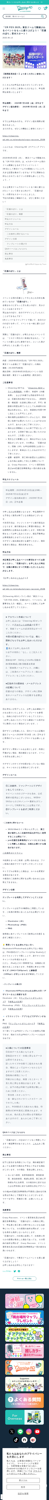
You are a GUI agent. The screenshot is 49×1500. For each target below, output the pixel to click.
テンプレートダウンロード (22, 1024)
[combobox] (25, 16)
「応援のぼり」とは (14, 209)
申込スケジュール (13, 219)
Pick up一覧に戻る (24, 1278)
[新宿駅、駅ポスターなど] (42, 16)
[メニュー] (4, 8)
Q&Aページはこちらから (16, 249)
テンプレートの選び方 (17, 244)
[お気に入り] (39, 8)
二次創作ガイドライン (13, 853)
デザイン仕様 (11, 239)
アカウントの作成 (22, 625)
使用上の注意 (15, 1002)
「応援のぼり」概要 (14, 214)
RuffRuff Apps (33, 264)
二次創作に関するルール (18, 234)
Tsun (44, 264)
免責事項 (9, 259)
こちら (20, 578)
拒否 (23, 1487)
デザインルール (12, 229)
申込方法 (9, 224)
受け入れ (23, 1480)
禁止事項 (9, 254)
